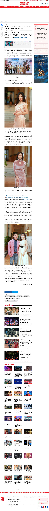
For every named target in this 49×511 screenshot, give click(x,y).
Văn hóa (29, 6)
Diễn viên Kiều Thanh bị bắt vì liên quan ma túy (8, 386)
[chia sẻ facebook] (2, 28)
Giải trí (6, 21)
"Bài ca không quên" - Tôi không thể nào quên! (28, 386)
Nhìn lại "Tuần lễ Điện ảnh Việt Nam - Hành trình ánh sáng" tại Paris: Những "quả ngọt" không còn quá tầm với (42, 40)
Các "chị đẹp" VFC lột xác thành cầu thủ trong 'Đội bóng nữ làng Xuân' (8, 483)
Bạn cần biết (44, 6)
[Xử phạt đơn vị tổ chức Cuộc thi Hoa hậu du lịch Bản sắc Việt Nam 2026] (28, 477)
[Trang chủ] (2, 7)
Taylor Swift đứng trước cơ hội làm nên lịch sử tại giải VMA (27, 471)
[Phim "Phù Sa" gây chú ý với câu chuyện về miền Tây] (8, 467)
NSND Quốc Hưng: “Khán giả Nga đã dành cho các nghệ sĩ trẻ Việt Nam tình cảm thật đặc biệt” (18, 374)
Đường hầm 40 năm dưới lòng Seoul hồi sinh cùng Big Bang (7, 373)
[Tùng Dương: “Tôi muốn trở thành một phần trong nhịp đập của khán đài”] (28, 393)
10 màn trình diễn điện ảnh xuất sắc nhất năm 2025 (42, 34)
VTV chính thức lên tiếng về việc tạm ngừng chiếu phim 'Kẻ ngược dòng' (16, 195)
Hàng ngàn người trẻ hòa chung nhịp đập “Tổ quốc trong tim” (17, 411)
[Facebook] (44, 0)
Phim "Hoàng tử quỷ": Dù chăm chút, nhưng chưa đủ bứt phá (42, 29)
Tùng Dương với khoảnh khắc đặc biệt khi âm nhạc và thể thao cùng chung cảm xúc (26, 343)
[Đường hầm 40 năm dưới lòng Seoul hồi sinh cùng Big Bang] (8, 368)
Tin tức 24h (10, 6)
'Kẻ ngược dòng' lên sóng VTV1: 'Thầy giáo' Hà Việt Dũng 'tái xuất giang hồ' (17, 197)
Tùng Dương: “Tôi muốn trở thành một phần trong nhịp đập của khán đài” (27, 399)
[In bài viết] (2, 30)
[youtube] (43, 3)
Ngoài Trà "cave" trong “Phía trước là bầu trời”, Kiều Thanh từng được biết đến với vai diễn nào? (28, 374)
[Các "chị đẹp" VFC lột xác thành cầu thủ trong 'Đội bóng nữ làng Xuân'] (8, 477)
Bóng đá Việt (19, 6)
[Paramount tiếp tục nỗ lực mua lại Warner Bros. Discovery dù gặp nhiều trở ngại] (18, 381)
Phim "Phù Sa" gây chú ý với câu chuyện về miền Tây (8, 471)
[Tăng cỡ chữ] (1, 32)
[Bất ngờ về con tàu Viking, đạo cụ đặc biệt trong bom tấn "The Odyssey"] (18, 477)
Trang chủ (2, 21)
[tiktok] (45, 3)
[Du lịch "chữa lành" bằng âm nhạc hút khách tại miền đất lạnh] (8, 406)
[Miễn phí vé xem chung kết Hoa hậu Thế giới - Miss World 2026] (11, 321)
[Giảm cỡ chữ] (1, 35)
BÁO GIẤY (27, 0)
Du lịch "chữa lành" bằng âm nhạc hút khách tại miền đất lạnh (7, 412)
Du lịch (32, 6)
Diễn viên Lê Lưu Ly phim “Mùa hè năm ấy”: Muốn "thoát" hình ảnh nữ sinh (25, 310)
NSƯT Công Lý (26, 199)
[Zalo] (47, 3)
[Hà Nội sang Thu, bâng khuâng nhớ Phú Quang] (18, 455)
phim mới (17, 298)
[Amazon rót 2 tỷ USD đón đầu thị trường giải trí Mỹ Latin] (28, 442)
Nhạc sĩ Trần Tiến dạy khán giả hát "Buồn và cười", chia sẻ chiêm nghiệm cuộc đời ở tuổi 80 (8, 399)
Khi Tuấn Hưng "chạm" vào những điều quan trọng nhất (42, 46)
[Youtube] (46, 0)
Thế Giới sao (39, 6)
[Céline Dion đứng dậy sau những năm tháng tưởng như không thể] (18, 467)
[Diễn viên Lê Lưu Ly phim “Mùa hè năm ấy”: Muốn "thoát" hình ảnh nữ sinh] (11, 311)
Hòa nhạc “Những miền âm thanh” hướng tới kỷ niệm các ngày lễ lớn (28, 412)
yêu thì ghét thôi (26, 296)
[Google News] (26, 31)
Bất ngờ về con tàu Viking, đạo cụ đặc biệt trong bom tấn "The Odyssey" (17, 483)
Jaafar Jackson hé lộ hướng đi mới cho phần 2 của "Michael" (8, 436)
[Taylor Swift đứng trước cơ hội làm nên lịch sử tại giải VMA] (28, 467)
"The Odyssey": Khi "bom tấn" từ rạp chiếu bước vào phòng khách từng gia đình (8, 447)
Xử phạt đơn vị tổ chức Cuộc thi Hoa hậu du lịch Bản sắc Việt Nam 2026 (27, 483)
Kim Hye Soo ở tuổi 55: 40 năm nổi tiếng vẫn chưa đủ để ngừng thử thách (8, 460)
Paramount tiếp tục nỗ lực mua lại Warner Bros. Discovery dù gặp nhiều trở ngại (18, 387)
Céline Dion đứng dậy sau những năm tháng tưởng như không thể (18, 471)
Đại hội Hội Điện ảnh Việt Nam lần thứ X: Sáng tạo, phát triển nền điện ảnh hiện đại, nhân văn (18, 424)
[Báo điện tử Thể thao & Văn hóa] (24, 3)
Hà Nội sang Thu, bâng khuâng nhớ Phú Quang (18, 459)
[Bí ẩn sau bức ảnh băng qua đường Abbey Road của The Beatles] (11, 332)
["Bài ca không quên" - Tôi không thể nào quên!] (28, 381)
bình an (13, 298)
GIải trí (35, 6)
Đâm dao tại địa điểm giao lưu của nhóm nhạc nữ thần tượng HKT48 (42, 51)
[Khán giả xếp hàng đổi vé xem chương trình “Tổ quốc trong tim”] (28, 418)
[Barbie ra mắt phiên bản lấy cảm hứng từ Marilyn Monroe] (28, 455)
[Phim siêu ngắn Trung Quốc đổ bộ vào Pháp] (18, 431)
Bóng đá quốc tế (24, 6)
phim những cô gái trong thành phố (11, 300)
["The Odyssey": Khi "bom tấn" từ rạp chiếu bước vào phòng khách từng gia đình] (8, 442)
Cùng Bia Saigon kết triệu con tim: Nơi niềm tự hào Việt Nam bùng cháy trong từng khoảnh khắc (26, 355)
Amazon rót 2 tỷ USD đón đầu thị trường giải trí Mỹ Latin (27, 446)
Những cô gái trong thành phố (10, 296)
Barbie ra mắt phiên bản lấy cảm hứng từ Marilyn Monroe (27, 459)
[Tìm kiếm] (1, 3)
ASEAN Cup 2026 (5, 6)
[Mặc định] (1, 34)
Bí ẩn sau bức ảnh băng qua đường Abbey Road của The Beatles (25, 332)
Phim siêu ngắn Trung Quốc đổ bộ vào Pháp (18, 435)
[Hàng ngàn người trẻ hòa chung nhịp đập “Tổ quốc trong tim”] (18, 406)
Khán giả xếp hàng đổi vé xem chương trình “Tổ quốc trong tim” (28, 423)
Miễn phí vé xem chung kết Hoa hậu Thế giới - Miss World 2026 (25, 321)
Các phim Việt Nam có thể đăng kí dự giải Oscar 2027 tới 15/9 (28, 436)
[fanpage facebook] (42, 3)
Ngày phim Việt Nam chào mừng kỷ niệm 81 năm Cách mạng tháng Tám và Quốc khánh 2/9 (18, 448)
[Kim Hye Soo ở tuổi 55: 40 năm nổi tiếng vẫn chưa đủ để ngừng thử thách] (8, 455)
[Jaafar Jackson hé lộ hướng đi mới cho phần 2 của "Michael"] (8, 431)
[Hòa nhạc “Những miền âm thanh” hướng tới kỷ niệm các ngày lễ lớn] (28, 406)
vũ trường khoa (7, 298)
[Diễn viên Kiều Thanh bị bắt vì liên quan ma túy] (8, 381)
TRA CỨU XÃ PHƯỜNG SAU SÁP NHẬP (34, 0)
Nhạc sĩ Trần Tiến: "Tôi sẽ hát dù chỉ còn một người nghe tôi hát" (8, 423)
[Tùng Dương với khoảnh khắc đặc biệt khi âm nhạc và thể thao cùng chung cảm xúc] (11, 343)
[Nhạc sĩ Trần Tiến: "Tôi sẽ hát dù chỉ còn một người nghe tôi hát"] (8, 418)
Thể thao (15, 6)
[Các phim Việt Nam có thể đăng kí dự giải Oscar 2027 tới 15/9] (28, 431)
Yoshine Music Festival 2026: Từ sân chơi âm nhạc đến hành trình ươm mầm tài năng (18, 399)
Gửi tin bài (42, 0)
